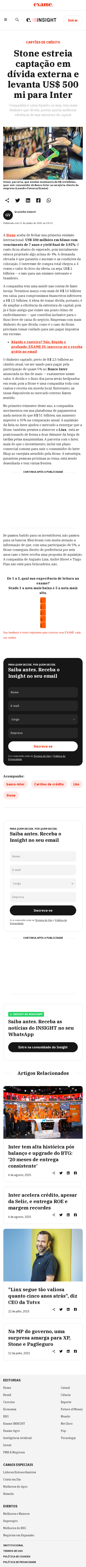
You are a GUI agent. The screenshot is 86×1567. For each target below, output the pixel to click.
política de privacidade (19, 1562)
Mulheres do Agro (15, 1486)
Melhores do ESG (14, 1528)
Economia (9, 1409)
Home (7, 1388)
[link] (18, 200)
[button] (5, 20)
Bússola (8, 1494)
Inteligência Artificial (17, 1438)
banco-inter (15, 784)
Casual (65, 1388)
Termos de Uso (42, 755)
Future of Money (72, 1409)
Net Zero (67, 1423)
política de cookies (16, 1556)
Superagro (10, 1521)
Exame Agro (11, 1431)
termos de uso (13, 1550)
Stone (11, 795)
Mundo (65, 1416)
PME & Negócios (14, 1452)
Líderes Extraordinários (19, 1472)
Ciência (66, 1395)
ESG (6, 1416)
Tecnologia (68, 1438)
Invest (7, 1445)
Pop (63, 1431)
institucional (13, 1545)
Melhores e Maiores (16, 1514)
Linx (76, 784)
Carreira (9, 1402)
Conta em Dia (12, 1479)
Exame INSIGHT (14, 1423)
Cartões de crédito (49, 784)
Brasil (7, 1395)
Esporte (66, 1402)
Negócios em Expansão (18, 1535)
